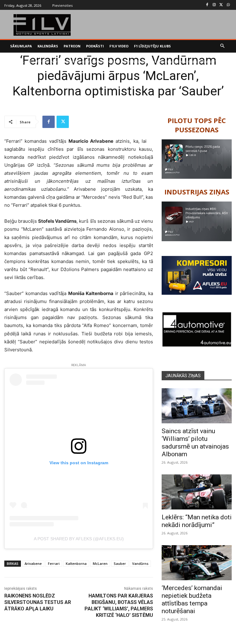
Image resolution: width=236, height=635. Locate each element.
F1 (30, 61)
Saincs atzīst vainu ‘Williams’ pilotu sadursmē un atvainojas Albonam (195, 442)
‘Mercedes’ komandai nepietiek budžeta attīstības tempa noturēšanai (192, 599)
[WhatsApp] (228, 5)
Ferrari (54, 563)
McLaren (100, 563)
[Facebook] (207, 5)
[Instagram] (214, 5)
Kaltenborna (76, 563)
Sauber (120, 563)
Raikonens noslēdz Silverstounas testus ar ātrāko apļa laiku (37, 602)
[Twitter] (221, 5)
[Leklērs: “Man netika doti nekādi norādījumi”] (197, 491)
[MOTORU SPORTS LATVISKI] (42, 25)
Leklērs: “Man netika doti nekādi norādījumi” (197, 521)
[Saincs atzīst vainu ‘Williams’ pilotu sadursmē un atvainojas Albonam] (197, 405)
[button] (222, 46)
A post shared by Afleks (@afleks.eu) (79, 538)
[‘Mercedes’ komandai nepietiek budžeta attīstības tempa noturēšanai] (197, 562)
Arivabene (33, 563)
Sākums (17, 61)
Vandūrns (140, 563)
